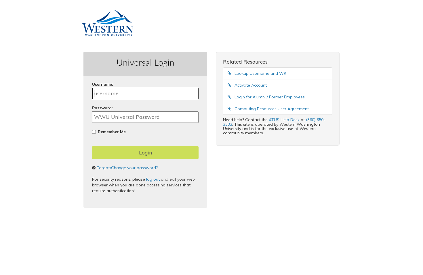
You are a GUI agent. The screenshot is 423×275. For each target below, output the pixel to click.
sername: (102, 84)
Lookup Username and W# (259, 73)
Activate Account (250, 85)
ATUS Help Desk (284, 119)
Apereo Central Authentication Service (175, 233)
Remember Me (112, 131)
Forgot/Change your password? (127, 167)
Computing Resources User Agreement (271, 108)
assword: (102, 107)
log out (153, 179)
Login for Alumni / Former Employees (269, 97)
